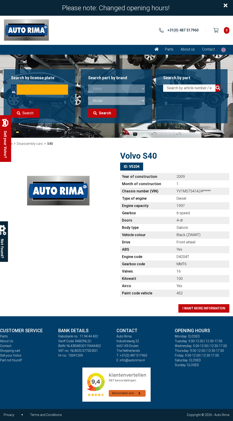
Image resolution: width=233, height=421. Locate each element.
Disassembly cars (30, 143)
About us (188, 49)
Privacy (9, 415)
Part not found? (11, 360)
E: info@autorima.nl (130, 360)
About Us (6, 341)
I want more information (203, 308)
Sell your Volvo (10, 355)
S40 (50, 143)
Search (27, 113)
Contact (208, 49)
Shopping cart (10, 350)
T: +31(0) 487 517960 (131, 355)
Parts (169, 49)
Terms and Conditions (46, 415)
